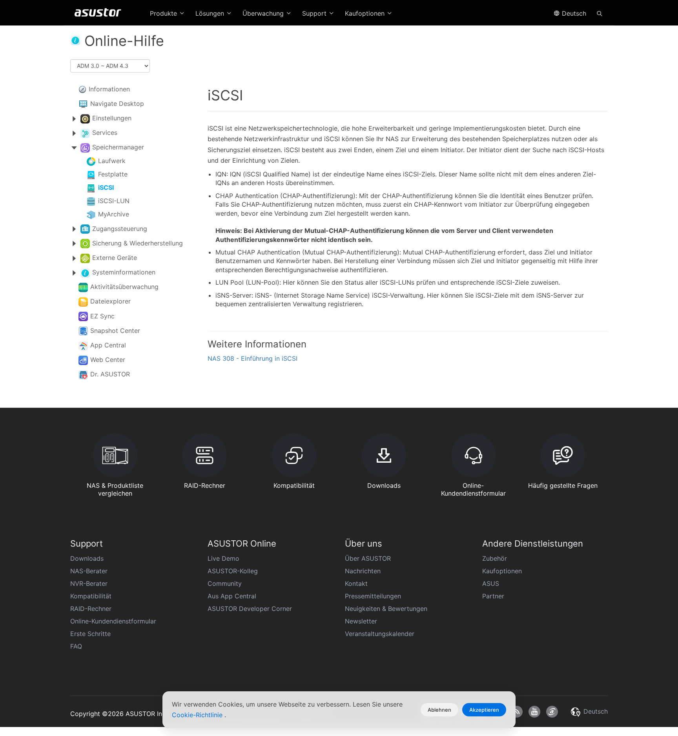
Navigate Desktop (117, 103)
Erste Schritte (90, 634)
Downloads (87, 558)
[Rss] (517, 712)
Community (225, 583)
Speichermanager (118, 147)
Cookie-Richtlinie (198, 715)
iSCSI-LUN (113, 201)
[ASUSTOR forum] (552, 712)
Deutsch (573, 13)
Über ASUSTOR (368, 558)
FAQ (76, 646)
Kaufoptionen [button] (365, 13)
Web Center (107, 359)
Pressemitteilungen (373, 596)
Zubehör (494, 558)
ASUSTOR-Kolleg (233, 571)
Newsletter (361, 621)
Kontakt (356, 583)
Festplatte (113, 174)
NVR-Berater (89, 583)
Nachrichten (363, 571)
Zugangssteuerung (119, 229)
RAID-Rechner (90, 608)
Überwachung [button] (264, 13)
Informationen (109, 89)
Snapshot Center (115, 330)
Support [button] (315, 13)
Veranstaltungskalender (379, 634)
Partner (493, 596)
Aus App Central (232, 596)
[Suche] (599, 13)
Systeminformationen (123, 272)
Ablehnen (439, 710)
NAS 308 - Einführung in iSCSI (252, 358)
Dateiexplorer (110, 301)
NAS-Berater (89, 571)
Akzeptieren (484, 710)
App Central (108, 345)
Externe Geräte (114, 258)
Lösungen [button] (210, 13)
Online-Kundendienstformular (113, 621)
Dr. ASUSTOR (110, 374)
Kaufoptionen (502, 571)
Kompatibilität (90, 596)
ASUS (490, 583)
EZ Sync (102, 316)
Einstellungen (111, 118)
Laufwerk (112, 161)
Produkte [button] (164, 13)
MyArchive (113, 214)
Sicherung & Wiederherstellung (137, 243)
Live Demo (223, 558)
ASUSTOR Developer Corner (250, 608)
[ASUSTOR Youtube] (534, 712)
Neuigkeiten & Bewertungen (386, 608)
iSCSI (106, 187)
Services (104, 132)
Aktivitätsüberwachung (124, 287)
